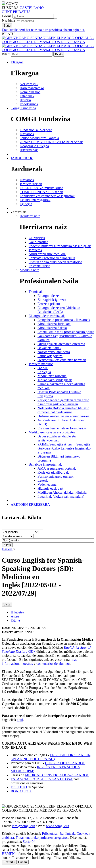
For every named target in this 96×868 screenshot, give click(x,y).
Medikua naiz (29, 270)
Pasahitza (8, 21)
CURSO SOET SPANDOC (65, 763)
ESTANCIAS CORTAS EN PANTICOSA (42, 779)
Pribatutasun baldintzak (58, 833)
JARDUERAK (22, 158)
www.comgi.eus (57, 826)
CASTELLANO (32, 8)
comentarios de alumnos (53, 663)
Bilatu (6, 54)
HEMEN (8, 854)
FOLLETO (19, 787)
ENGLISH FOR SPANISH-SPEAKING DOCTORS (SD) (50, 757)
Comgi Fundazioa (23, 108)
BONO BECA (21, 791)
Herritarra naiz (30, 216)
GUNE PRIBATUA (16, 12)
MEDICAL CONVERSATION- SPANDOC (57, 775)
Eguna (15, 620)
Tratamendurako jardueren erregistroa (42, 837)
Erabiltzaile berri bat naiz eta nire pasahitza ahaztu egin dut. (43, 30)
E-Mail (7, 16)
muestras (27, 663)
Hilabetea (17, 612)
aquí (20, 720)
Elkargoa (17, 62)
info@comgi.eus (23, 826)
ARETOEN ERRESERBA (30, 504)
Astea (15, 616)
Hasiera (7, 549)
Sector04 (29, 841)
